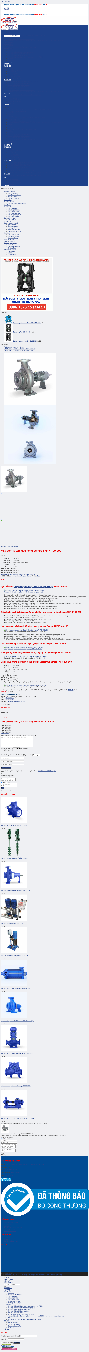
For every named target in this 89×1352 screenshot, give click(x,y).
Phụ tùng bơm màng (14, 246)
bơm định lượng (57, 1275)
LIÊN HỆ (6, 105)
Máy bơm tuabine (9, 241)
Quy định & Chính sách (11, 1241)
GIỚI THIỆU (7, 65)
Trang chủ (10, 59)
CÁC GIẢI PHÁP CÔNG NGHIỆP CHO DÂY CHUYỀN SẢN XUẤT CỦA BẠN (29, 27)
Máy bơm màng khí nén (11, 1222)
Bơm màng (11, 68)
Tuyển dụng (11, 60)
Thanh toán (11, 50)
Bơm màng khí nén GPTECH (16, 701)
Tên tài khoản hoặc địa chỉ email (11, 1336)
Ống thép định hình (13, 226)
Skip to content (5, 1)
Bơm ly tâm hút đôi (13, 236)
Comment (32, 349)
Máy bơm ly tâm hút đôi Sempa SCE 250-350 (14, 825)
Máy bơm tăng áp (13, 238)
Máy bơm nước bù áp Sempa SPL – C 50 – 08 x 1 (16, 956)
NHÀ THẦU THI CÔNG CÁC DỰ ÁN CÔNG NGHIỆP (22, 47)
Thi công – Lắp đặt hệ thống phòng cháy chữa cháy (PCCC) (25, 57)
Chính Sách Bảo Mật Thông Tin (17, 29)
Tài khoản (10, 49)
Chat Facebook (7, 1346)
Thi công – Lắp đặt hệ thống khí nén (18, 55)
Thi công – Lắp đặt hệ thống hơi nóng (19, 54)
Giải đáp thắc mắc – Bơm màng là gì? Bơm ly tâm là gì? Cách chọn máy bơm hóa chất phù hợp (36, 40)
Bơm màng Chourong (14, 210)
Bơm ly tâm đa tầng (13, 234)
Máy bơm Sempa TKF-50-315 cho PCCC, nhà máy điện (17, 1021)
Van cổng (10, 253)
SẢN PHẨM (7, 67)
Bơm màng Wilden (13, 216)
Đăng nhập (17, 1342)
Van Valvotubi (12, 254)
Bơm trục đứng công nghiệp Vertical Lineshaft (14, 858)
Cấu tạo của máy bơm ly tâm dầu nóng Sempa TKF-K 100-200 (23, 649)
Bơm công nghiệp (13, 73)
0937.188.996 (15, 1172)
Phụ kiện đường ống (14, 229)
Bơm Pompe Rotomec (14, 195)
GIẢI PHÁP (7, 80)
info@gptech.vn (9, 699)
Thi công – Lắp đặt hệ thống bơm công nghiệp (21, 52)
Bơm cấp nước (12, 220)
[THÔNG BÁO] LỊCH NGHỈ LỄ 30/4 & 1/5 (16, 349)
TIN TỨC (6, 96)
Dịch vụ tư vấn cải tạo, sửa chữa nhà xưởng (21, 39)
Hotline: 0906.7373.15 (9, 1349)
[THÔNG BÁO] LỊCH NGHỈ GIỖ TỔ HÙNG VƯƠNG (18, 350)
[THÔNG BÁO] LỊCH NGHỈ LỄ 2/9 (14, 347)
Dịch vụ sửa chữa (13, 98)
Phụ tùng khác (12, 248)
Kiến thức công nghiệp (14, 100)
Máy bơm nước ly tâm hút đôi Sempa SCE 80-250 (16, 1086)
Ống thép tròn (12, 228)
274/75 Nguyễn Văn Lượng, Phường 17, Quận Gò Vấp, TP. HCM (25, 1164)
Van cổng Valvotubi (10, 1231)
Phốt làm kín (11, 251)
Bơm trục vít (7, 221)
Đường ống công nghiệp (15, 70)
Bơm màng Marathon (14, 213)
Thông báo (11, 103)
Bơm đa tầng (8, 200)
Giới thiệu (10, 44)
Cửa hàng (10, 32)
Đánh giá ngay (5, 734)
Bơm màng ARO (12, 72)
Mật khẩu (4, 1339)
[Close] (1, 773)
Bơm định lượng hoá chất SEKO (17, 203)
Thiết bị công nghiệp (14, 76)
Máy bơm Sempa (9, 239)
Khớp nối (10, 244)
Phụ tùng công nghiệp (14, 78)
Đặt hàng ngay (5, 1154)
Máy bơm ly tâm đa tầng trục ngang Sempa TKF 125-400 (18, 1118)
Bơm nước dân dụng (10, 218)
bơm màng (24, 1275)
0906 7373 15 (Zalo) (12, 1169)
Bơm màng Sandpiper (14, 215)
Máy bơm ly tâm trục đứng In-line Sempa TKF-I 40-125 (17, 1053)
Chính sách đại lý (13, 30)
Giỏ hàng (10, 42)
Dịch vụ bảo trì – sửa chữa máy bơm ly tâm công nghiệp (28, 35)
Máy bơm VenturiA (13, 198)
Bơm (38, 576)
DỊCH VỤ (10, 34)
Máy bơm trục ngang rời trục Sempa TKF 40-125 (15, 890)
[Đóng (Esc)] (1, 1349)
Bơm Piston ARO (13, 193)
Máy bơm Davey (12, 196)
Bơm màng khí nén (13, 75)
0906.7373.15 (10, 698)
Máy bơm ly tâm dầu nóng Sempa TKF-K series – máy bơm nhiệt (23, 592)
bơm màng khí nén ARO (13, 1275)
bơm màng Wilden (33, 1275)
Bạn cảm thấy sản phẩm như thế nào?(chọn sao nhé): (16, 755)
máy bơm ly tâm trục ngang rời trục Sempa (33, 586)
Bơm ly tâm (7, 205)
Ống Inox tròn (12, 225)
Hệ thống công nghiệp (14, 101)
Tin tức (6, 10)
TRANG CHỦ (8, 63)
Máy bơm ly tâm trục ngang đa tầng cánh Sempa (15, 988)
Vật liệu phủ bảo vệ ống (15, 231)
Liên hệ (6, 8)
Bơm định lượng (9, 201)
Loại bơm (7, 233)
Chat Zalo (6, 1344)
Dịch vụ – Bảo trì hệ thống (15, 37)
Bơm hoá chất (8, 1224)
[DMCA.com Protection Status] (6, 1180)
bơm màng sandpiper (45, 1275)
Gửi (2, 787)
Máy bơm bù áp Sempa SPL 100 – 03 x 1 (13, 923)
